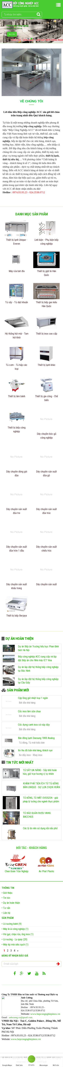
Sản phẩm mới (17, 690)
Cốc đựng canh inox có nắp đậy (34, 724)
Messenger (44, 1065)
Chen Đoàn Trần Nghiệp (16, 871)
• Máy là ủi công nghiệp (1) (15, 928)
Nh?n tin (56, 1065)
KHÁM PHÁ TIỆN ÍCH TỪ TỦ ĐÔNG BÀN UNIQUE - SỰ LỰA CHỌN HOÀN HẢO (41, 787)
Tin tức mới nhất (19, 762)
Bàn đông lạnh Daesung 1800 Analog (36, 738)
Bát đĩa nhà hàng (27, 702)
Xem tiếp (12, 34)
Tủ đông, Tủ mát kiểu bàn (32, 742)
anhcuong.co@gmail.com (20, 1017)
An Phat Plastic (46, 871)
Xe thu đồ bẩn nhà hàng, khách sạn (35, 750)
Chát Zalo (19, 1065)
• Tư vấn (6, 907)
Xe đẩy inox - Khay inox (30, 755)
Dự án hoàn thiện (19, 639)
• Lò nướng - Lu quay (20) (14, 939)
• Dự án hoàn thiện (11, 902)
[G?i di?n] (31, 1059)
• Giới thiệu (7, 892)
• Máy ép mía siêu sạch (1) (15, 944)
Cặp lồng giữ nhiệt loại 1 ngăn (33, 698)
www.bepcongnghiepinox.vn (45, 1014)
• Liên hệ (6, 912)
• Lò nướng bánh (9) (11, 923)
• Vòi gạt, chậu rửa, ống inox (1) (17, 934)
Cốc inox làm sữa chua (29, 711)
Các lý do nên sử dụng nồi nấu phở (40, 828)
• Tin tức (6, 897)
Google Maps (7, 1065)
